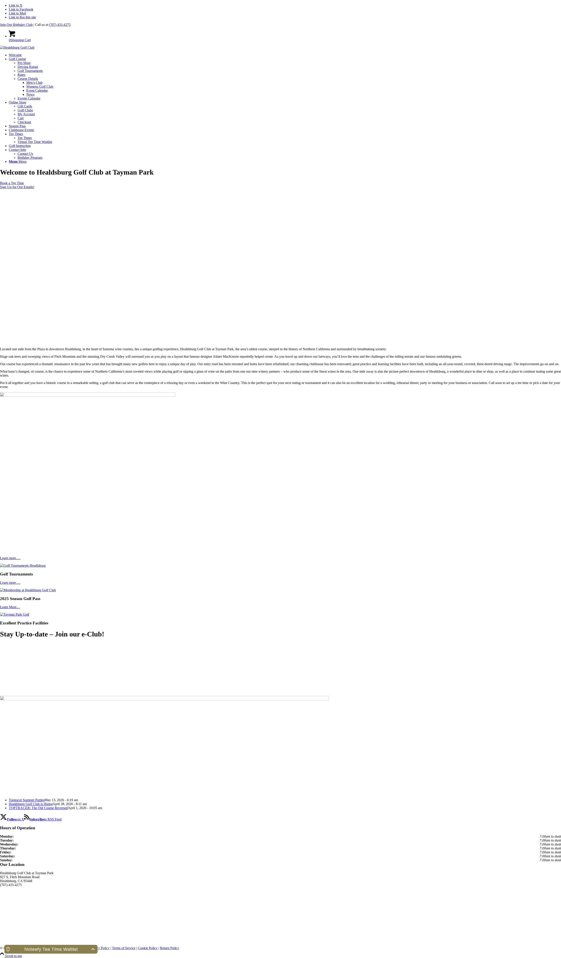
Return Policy (169, 948)
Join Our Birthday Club (16, 25)
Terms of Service (123, 948)
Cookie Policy (148, 948)
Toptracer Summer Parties (26, 800)
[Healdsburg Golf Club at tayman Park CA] (17, 47)
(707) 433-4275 (60, 25)
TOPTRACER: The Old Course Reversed (38, 808)
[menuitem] (285, 55)
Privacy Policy (99, 948)
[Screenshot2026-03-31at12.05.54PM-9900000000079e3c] (87, 395)
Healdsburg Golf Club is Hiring (31, 804)
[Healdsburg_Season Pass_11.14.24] (164, 699)
